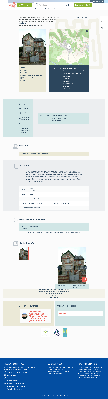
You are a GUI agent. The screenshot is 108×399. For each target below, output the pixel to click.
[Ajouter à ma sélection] (102, 18)
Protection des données (14, 389)
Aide (8, 378)
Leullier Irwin (24, 70)
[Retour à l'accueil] (4, 5)
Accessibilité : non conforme (16, 386)
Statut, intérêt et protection (25, 118)
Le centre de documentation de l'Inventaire (60, 367)
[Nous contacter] (102, 25)
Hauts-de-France (24, 25)
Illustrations (25, 124)
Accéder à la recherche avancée (45, 9)
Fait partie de (64, 313)
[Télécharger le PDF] (102, 21)
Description (25, 113)
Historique (24, 108)
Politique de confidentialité (15, 383)
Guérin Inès (55, 17)
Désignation (25, 104)
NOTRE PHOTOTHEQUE (55, 369)
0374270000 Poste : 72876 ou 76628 (18, 372)
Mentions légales (12, 380)
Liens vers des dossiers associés (25, 130)
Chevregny (39, 25)
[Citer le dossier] (102, 28)
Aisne (33, 25)
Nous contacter (12, 375)
